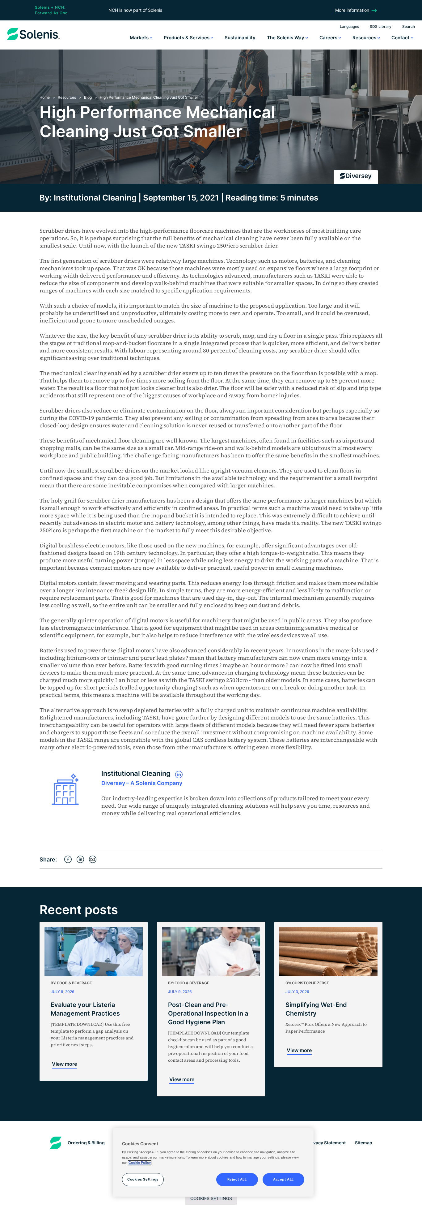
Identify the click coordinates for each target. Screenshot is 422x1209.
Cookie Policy (140, 1163)
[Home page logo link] (33, 40)
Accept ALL (283, 1179)
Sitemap (363, 1142)
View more (64, 1064)
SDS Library (380, 26)
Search (408, 26)
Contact (401, 38)
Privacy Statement (326, 1142)
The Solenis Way (286, 38)
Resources (365, 38)
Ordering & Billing (86, 1142)
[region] (213, 1162)
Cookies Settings (211, 1198)
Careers (329, 38)
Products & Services (187, 38)
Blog (88, 97)
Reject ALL (237, 1179)
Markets (140, 38)
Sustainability (240, 38)
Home (45, 97)
